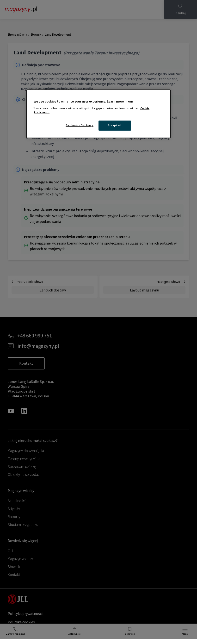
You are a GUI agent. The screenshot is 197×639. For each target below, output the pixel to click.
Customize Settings (79, 125)
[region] (98, 114)
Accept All (115, 125)
